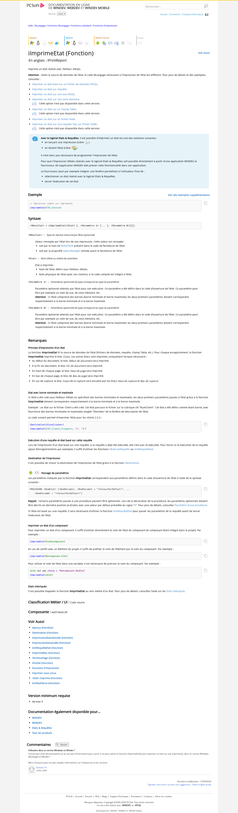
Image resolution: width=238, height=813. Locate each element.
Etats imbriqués (175, 591)
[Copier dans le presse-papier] (205, 203)
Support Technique (119, 796)
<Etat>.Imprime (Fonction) (47, 678)
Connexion (174, 14)
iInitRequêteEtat (143, 449)
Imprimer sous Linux (44, 673)
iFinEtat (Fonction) (42, 663)
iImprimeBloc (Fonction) (46, 653)
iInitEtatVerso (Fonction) (46, 683)
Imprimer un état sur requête (49, 89)
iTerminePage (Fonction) (46, 658)
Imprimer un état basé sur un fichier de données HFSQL (65, 84)
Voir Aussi (204, 52)
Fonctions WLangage (58, 25)
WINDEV (36, 717)
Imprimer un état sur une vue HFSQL (53, 94)
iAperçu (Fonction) (42, 627)
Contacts (148, 796)
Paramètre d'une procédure (191, 505)
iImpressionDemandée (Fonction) (51, 642)
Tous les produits (42, 733)
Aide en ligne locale (201, 784)
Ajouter (63, 744)
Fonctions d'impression (105, 25)
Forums (88, 796)
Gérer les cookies (163, 796)
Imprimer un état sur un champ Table (54, 109)
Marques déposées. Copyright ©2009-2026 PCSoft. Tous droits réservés (119, 802)
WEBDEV (37, 722)
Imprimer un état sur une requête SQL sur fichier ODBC (64, 124)
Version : (52, 13)
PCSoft (69, 796)
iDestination (132, 463)
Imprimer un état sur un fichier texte (53, 119)
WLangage (40, 25)
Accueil (163, 14)
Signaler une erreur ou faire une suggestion (169, 784)
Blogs (104, 796)
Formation (136, 796)
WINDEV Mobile (135, 811)
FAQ (97, 796)
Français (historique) (192, 14)
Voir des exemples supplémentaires (189, 195)
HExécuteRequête (119, 449)
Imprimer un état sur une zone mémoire (55, 99)
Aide (30, 25)
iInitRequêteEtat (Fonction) (47, 647)
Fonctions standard (81, 25)
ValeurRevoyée (71, 250)
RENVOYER (67, 245)
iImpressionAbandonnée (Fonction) (52, 637)
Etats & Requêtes (42, 727)
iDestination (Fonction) (45, 632)
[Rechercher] (205, 6)
